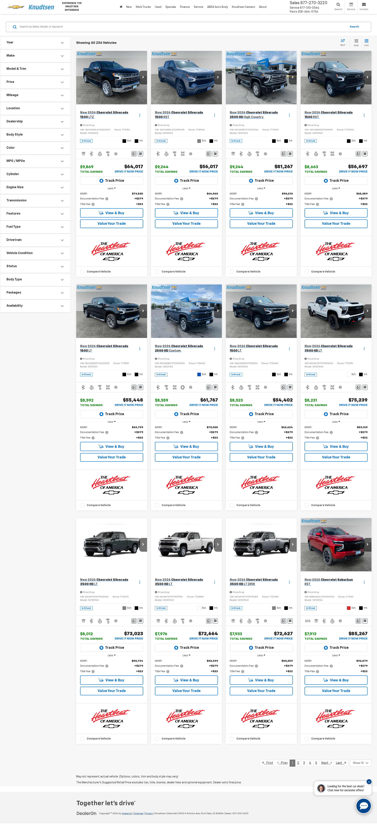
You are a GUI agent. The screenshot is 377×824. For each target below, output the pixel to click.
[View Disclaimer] (116, 154)
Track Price (114, 181)
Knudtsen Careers (243, 7)
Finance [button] (185, 7)
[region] (111, 199)
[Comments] (134, 153)
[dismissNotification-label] (369, 781)
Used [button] (158, 7)
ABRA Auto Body (217, 7)
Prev (283, 763)
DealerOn (127, 813)
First (268, 763)
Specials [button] (170, 7)
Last (340, 763)
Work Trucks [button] (143, 7)
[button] (143, 77)
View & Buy (114, 213)
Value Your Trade (112, 224)
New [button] (129, 7)
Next (326, 763)
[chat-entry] (364, 806)
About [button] (263, 7)
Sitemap (138, 813)
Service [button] (198, 7)
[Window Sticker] (140, 153)
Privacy (149, 813)
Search (354, 27)
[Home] (121, 7)
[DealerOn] (87, 813)
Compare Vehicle (99, 271)
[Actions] (139, 115)
